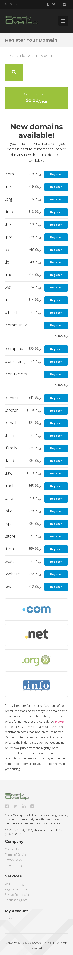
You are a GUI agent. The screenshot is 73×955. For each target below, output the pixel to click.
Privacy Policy (13, 860)
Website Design (15, 884)
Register (56, 174)
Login (8, 919)
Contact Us (12, 849)
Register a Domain (17, 889)
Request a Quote (16, 900)
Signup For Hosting (17, 895)
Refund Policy (13, 865)
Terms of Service (16, 855)
